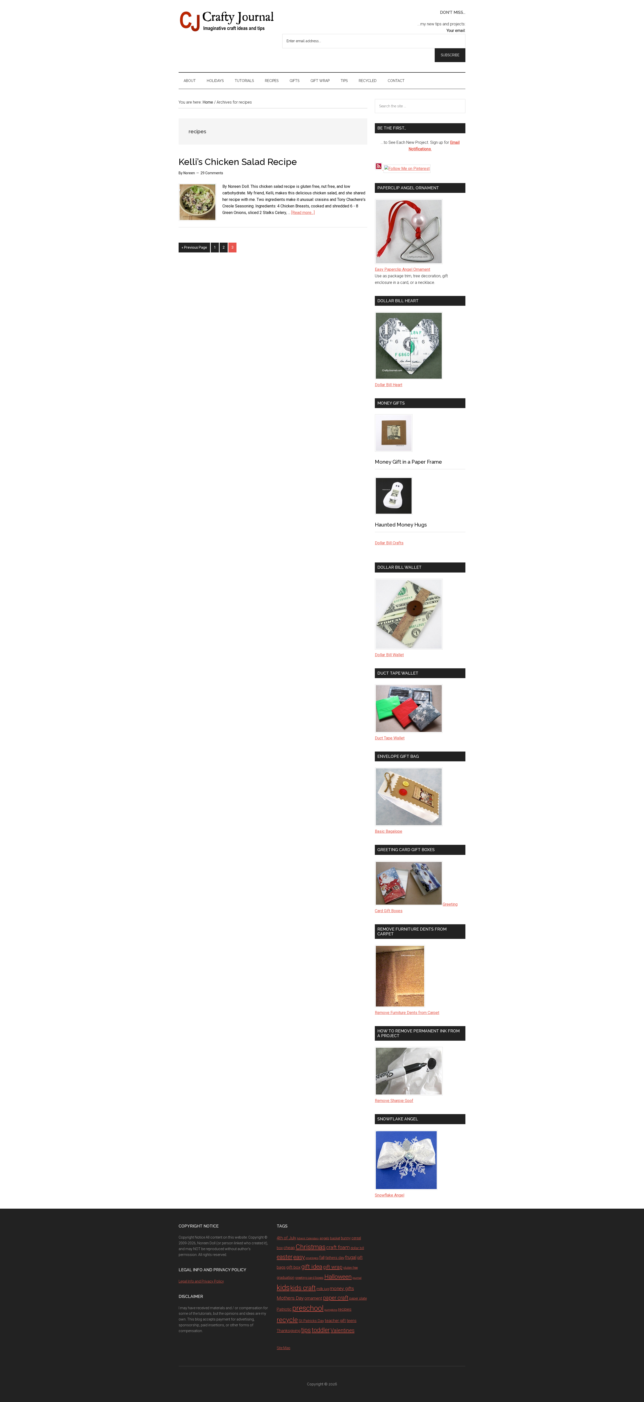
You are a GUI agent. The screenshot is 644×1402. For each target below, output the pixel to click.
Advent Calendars (308, 1238)
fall (322, 1257)
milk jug (322, 1289)
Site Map (283, 1348)
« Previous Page (194, 247)
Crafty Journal (226, 21)
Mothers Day (290, 1298)
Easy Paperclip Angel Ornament (402, 269)
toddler (321, 1330)
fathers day (334, 1257)
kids (283, 1287)
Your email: (456, 30)
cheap (289, 1247)
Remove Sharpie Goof (394, 1100)
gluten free (350, 1267)
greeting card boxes (309, 1278)
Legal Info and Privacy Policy (201, 1281)
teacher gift (335, 1320)
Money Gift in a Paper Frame (408, 462)
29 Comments (211, 173)
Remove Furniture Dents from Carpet (407, 1012)
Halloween (338, 1276)
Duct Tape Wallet (390, 738)
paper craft (335, 1298)
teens (351, 1320)
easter (285, 1256)
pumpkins (330, 1309)
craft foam (338, 1247)
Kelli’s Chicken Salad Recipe (238, 161)
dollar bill (357, 1248)
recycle (287, 1320)
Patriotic (284, 1309)
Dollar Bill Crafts (389, 543)
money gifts (342, 1288)
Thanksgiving (288, 1330)
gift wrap (332, 1267)
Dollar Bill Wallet (389, 654)
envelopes (312, 1258)
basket (335, 1238)
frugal (350, 1257)
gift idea (311, 1266)
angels (324, 1238)
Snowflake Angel (389, 1195)
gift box (293, 1267)
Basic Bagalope (388, 831)
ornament (313, 1298)
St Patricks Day (311, 1321)
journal (356, 1278)
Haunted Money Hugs (401, 525)
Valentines (342, 1330)
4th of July (286, 1237)
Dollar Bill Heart (388, 384)
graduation (285, 1277)
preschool (308, 1308)
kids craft (303, 1288)
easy (299, 1257)
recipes (344, 1309)
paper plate (358, 1298)
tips (306, 1330)
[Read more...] (303, 212)
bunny (346, 1238)
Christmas (311, 1247)
